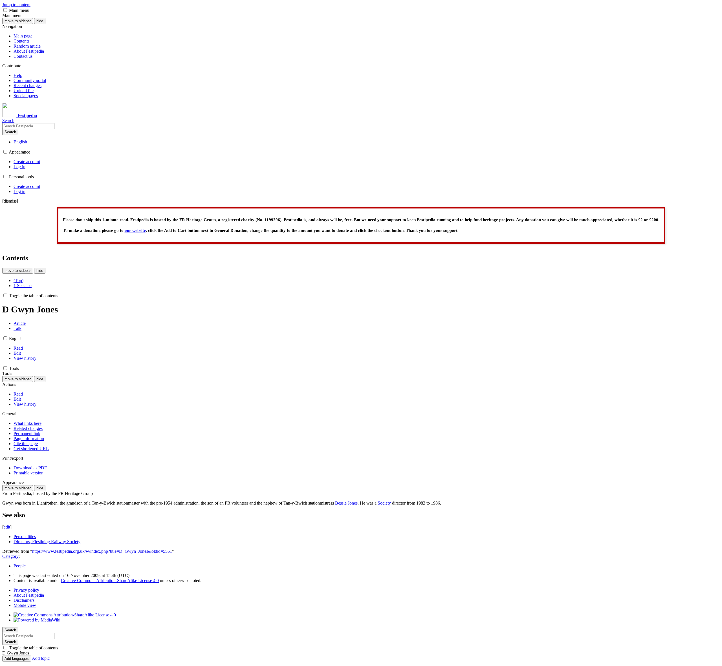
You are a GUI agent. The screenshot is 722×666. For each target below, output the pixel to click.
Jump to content (16, 4)
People (20, 565)
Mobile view (25, 605)
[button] (5, 10)
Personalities (25, 536)
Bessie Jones (346, 503)
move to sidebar (18, 21)
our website (135, 230)
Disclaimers (24, 600)
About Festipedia (29, 595)
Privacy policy (26, 590)
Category (10, 556)
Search (10, 132)
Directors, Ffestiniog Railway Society (47, 541)
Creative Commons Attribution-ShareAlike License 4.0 (110, 580)
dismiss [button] (10, 201)
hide (39, 21)
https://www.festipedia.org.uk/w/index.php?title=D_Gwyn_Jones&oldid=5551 (102, 551)
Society (384, 503)
